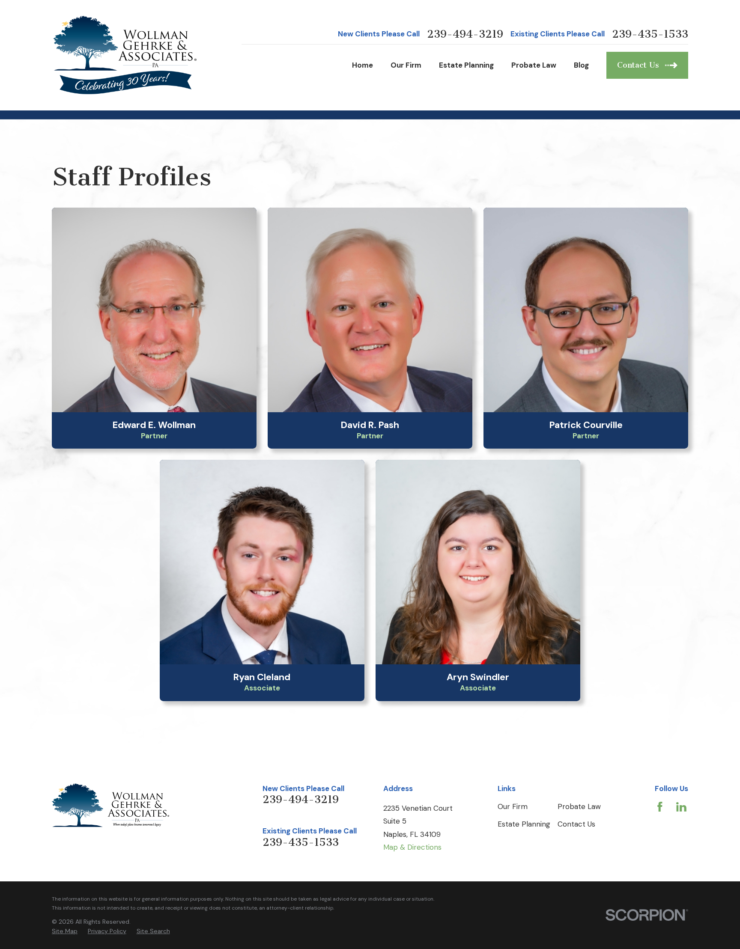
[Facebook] (660, 807)
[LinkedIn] (681, 807)
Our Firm (513, 806)
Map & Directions (412, 847)
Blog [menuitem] (581, 65)
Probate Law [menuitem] (533, 65)
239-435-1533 (650, 34)
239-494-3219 (465, 34)
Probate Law (579, 806)
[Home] (125, 55)
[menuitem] (65, 931)
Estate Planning (524, 824)
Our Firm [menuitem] (406, 65)
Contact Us (576, 824)
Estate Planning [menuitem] (466, 65)
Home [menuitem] (362, 65)
